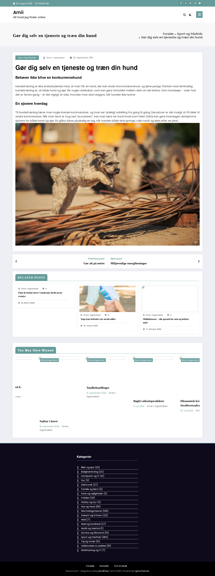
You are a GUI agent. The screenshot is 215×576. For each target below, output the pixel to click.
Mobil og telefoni (90, 510)
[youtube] (200, 3)
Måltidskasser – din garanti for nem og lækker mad (166, 321)
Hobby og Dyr (89, 484)
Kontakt (104, 548)
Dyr (83, 462)
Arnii (18, 12)
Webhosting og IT (91, 532)
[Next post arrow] (199, 261)
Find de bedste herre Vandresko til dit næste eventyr (40, 295)
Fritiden (85, 480)
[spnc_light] (190, 14)
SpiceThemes (142, 553)
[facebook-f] (181, 3)
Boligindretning (89, 454)
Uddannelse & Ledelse (93, 528)
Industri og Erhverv (92, 497)
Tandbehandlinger (27, 387)
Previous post (96, 258)
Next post (116, 258)
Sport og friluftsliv (27, 57)
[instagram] (195, 3)
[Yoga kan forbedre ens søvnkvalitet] (107, 298)
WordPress (103, 553)
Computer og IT (90, 458)
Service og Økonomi (92, 515)
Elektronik (86, 467)
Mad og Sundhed (90, 506)
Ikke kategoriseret (26, 360)
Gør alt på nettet (94, 263)
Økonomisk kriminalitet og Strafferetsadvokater (127, 403)
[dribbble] (190, 3)
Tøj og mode (88, 524)
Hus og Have (88, 489)
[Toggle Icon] (199, 14)
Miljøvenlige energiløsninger (129, 263)
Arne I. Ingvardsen (56, 57)
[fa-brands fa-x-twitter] (186, 3)
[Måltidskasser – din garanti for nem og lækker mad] (170, 298)
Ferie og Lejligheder (92, 476)
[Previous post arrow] (16, 261)
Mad (83, 502)
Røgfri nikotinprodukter (78, 401)
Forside (90, 548)
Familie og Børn (90, 471)
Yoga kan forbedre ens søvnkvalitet (98, 319)
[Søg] (184, 14)
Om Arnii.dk (120, 548)
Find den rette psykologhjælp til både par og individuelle (175, 401)
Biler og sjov (87, 449)
